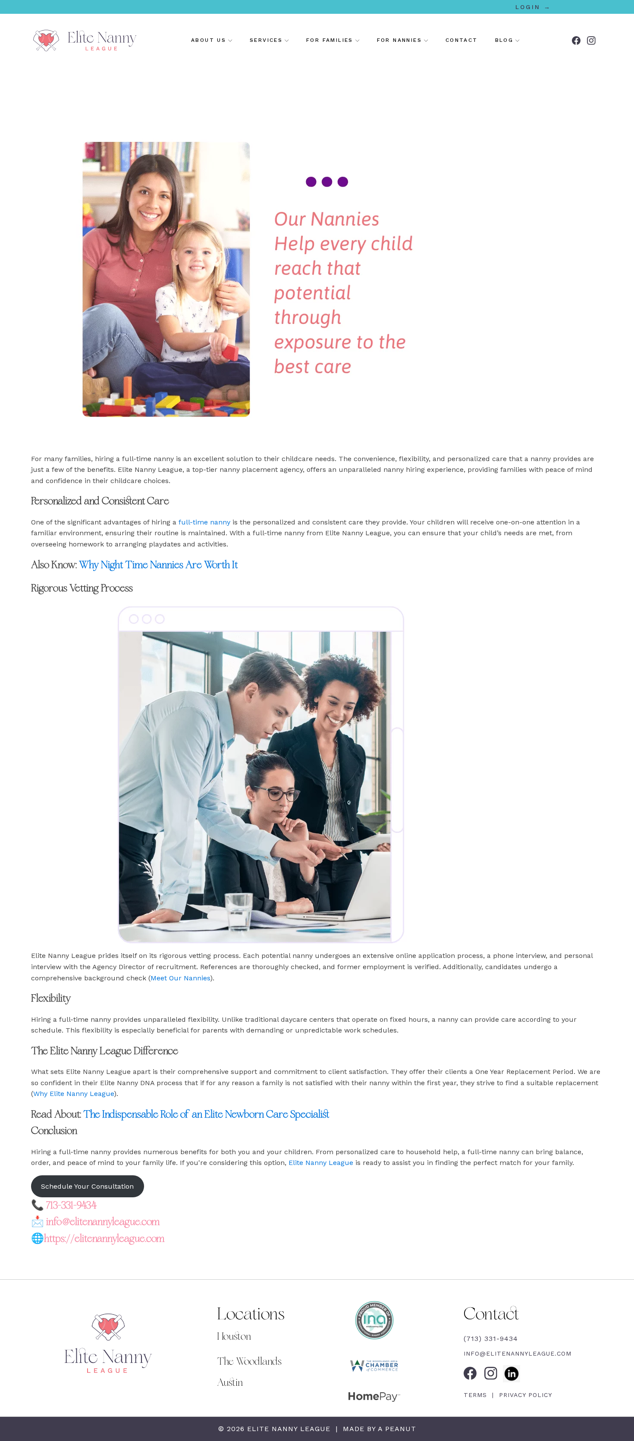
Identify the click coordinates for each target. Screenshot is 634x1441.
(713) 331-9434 (491, 1338)
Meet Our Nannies (180, 978)
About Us (208, 40)
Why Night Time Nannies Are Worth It (158, 565)
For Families (329, 40)
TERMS (477, 1394)
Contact (462, 40)
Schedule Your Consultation (87, 1186)
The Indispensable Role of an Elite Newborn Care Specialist (206, 1114)
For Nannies (399, 40)
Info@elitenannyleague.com (517, 1353)
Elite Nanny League (321, 1162)
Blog (504, 40)
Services (266, 40)
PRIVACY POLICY (524, 1394)
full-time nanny (203, 522)
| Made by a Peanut (374, 1429)
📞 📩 (98, 1222)
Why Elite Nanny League (73, 1093)
